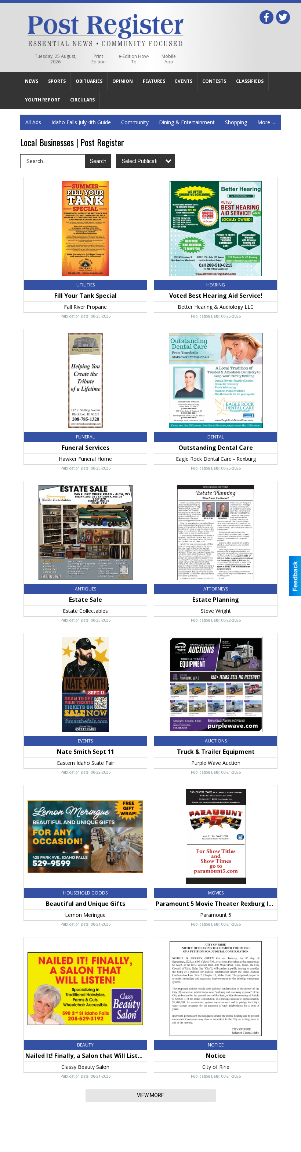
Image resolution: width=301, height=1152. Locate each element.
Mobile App (169, 59)
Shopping (236, 122)
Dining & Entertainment (187, 122)
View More (150, 1095)
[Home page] (106, 29)
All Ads (33, 122)
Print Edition (98, 59)
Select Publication (142, 161)
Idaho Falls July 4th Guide (81, 122)
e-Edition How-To (134, 59)
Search (98, 161)
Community (135, 122)
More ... (266, 122)
